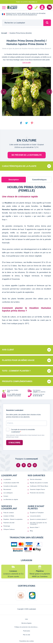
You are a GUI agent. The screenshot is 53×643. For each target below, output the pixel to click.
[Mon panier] (49, 7)
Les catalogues (8, 492)
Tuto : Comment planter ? (16, 371)
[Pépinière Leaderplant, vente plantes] (12, 7)
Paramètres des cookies (26, 641)
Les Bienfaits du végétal (10, 499)
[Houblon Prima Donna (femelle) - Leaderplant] (26, 91)
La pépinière (7, 479)
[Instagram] (35, 465)
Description (14, 180)
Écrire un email (29, 7)
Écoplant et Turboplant (37, 512)
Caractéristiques (39, 180)
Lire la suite (27, 62)
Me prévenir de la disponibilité (27, 155)
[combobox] (22, 22)
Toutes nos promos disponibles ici (26, 2)
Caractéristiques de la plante (19, 166)
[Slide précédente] (4, 92)
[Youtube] (29, 465)
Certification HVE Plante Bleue (39, 486)
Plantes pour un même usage (18, 360)
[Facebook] (18, 465)
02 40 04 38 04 (36, 7)
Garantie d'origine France (37, 489)
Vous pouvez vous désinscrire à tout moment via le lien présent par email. (25, 436)
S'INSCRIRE (14, 443)
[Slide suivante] (49, 92)
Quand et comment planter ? (38, 519)
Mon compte (42, 7)
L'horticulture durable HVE (11, 482)
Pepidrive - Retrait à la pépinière (13, 519)
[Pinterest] (24, 465)
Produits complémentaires (17, 381)
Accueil (4, 33)
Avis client (8, 350)
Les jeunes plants (35, 516)
